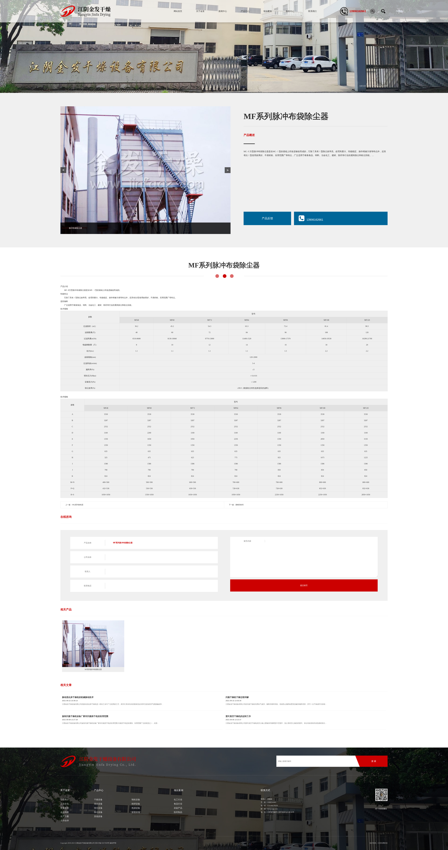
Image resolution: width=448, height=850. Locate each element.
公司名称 (87, 557)
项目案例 (267, 11)
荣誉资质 (64, 808)
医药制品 (178, 812)
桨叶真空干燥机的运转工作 (238, 716)
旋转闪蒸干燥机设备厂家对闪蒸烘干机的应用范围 (85, 716)
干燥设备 (98, 799)
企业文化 (64, 804)
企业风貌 (64, 812)
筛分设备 (98, 808)
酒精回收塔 (239, 505)
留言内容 (247, 541)
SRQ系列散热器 (77, 505)
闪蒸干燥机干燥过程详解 (237, 697)
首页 (369, 86)
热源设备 (136, 808)
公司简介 (64, 799)
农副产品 (178, 808)
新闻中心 (223, 11)
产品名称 (87, 543)
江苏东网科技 (383, 843)
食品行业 (178, 804)
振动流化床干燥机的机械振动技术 (78, 697)
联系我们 (312, 11)
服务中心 (290, 11)
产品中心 (245, 11)
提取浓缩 (136, 812)
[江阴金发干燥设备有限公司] (85, 11)
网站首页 (178, 11)
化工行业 (178, 799)
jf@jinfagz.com (272, 809)
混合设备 (98, 804)
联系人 (87, 572)
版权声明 (113, 843)
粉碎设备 (136, 804)
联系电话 (87, 586)
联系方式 (265, 790)
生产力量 (64, 816)
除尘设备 (384, 86)
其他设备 (98, 816)
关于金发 (200, 11)
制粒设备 (136, 799)
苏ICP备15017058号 (102, 843)
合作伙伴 (64, 820)
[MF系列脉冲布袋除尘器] (93, 643)
